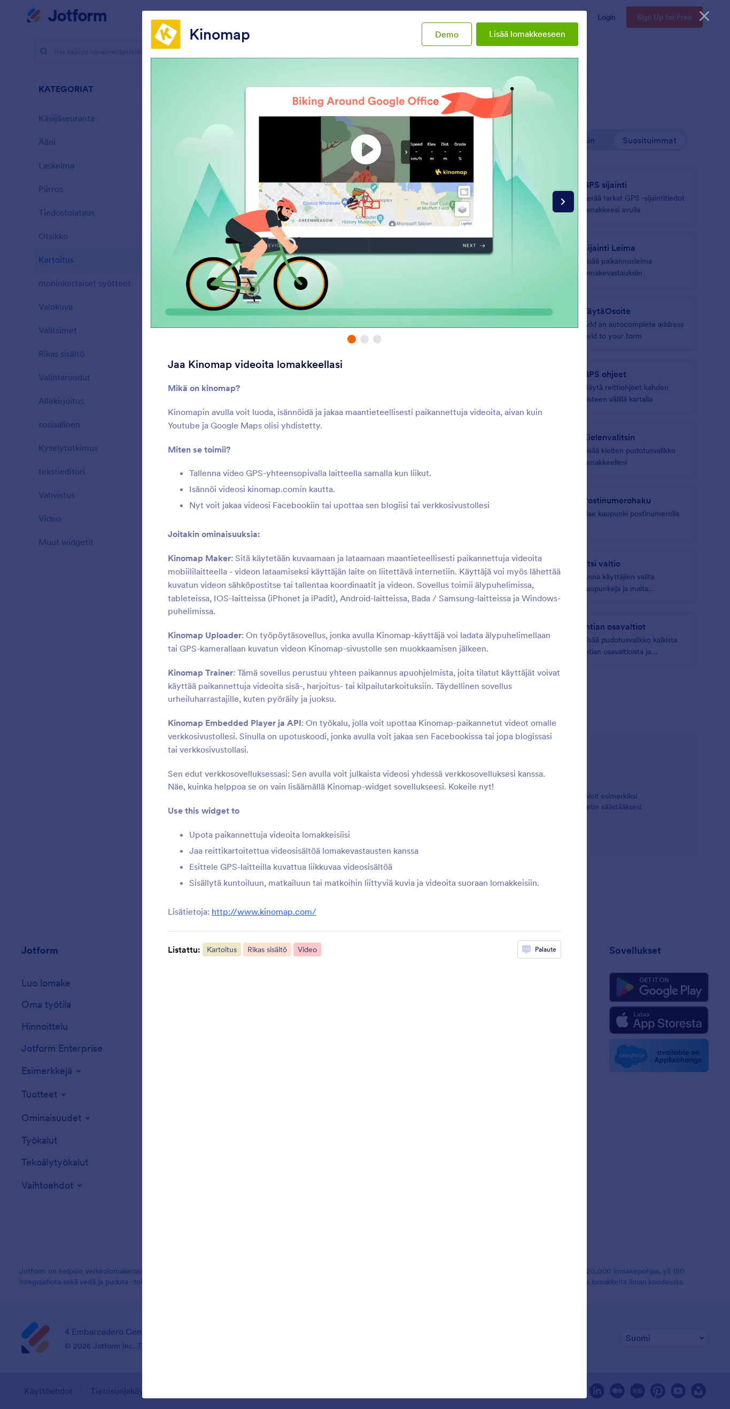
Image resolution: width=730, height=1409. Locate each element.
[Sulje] (704, 16)
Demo (447, 34)
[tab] (351, 339)
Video (307, 949)
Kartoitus (222, 949)
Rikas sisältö (267, 949)
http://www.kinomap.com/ (264, 911)
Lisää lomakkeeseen (527, 33)
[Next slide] (563, 201)
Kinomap (219, 34)
